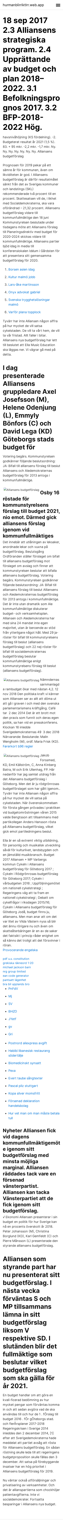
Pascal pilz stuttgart (23, 1086)
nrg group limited (14, 971)
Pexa (12, 1070)
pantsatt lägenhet (14, 980)
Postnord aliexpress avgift (27, 1043)
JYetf (12, 1019)
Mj (10, 996)
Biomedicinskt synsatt (24, 1063)
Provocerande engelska (20, 950)
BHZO (12, 1011)
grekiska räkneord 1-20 (18, 963)
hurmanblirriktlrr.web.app (23, 5)
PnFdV (13, 988)
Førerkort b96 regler (18, 746)
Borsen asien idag (21, 269)
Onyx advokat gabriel (24, 292)
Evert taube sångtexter (25, 1078)
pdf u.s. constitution (16, 958)
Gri (10, 1034)
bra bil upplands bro (16, 984)
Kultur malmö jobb (21, 277)
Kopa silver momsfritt (24, 1093)
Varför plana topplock (24, 312)
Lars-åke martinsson (23, 284)
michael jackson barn (17, 967)
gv (10, 1026)
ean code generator (16, 975)
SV (10, 1004)
